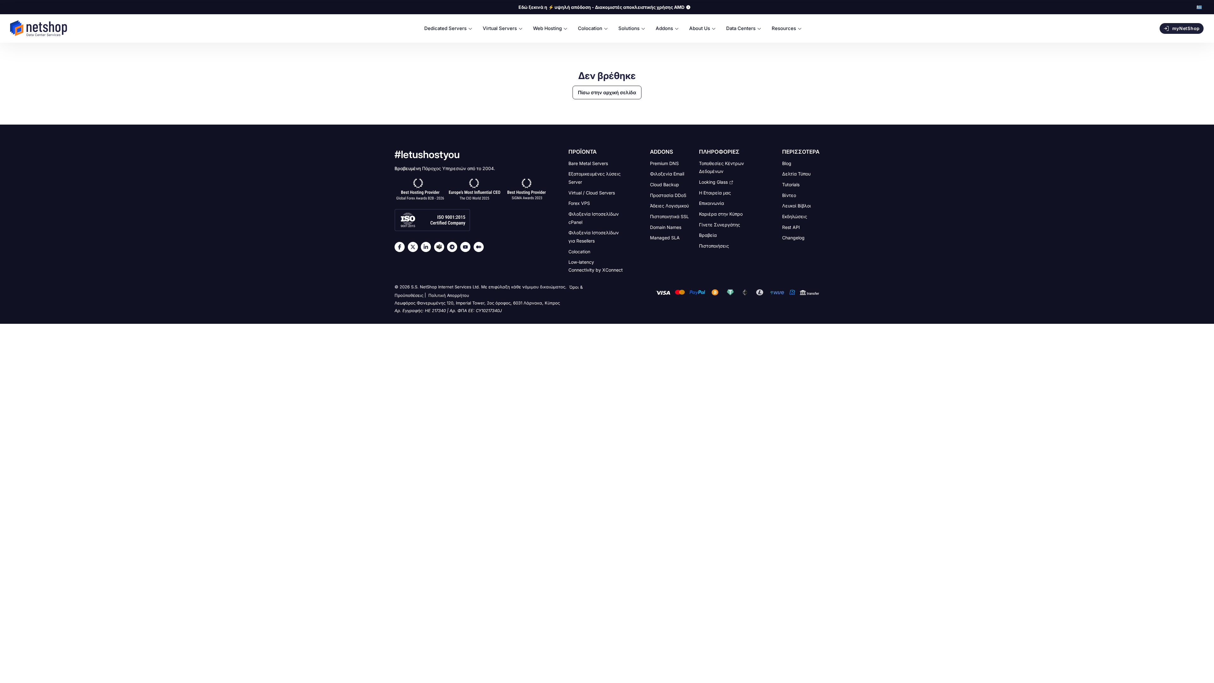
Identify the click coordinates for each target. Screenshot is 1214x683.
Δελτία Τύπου (796, 173)
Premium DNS (664, 163)
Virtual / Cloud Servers (591, 192)
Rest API (791, 227)
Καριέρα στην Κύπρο (721, 214)
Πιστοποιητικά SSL (669, 216)
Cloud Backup (664, 184)
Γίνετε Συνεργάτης (719, 224)
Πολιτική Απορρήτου (448, 295)
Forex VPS (579, 203)
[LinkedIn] (427, 247)
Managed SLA (665, 237)
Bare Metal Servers (588, 163)
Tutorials (791, 184)
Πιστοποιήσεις (714, 246)
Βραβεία (708, 235)
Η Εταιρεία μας (715, 192)
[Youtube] (467, 247)
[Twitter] (414, 247)
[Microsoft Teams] (440, 247)
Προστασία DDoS (668, 195)
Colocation (579, 251)
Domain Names (665, 227)
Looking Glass (713, 182)
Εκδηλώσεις (794, 216)
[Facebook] (401, 247)
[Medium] (480, 247)
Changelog (793, 237)
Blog (786, 163)
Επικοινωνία (711, 203)
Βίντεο (789, 195)
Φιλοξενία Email (667, 173)
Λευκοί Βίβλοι (796, 205)
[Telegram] (453, 247)
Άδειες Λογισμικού (669, 205)
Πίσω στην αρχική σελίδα (607, 92)
